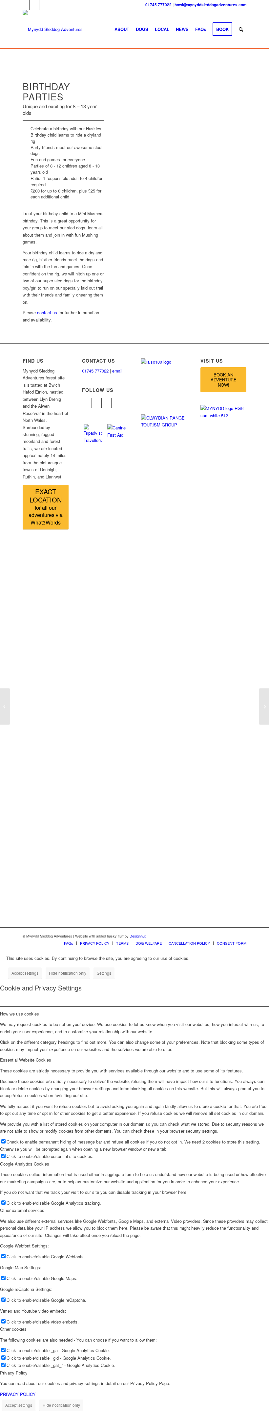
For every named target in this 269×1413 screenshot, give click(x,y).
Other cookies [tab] (13, 1329)
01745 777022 (158, 5)
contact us (47, 312)
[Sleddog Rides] (264, 706)
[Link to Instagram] (44, 5)
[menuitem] (122, 29)
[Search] (241, 29)
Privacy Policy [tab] (14, 1373)
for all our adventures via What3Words (46, 506)
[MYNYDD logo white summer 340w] (53, 29)
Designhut (138, 935)
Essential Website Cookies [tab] (25, 1060)
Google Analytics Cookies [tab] (24, 1164)
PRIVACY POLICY (18, 1394)
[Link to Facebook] (24, 5)
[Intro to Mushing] (5, 706)
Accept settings (24, 973)
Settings (104, 973)
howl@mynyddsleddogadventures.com (210, 5)
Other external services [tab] (22, 1210)
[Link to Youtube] (34, 5)
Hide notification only (67, 973)
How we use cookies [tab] (19, 1014)
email (117, 371)
